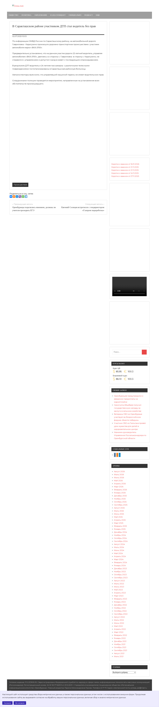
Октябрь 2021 (120, 647)
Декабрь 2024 (120, 532)
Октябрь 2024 (120, 538)
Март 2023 (118, 596)
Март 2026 (118, 487)
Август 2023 (119, 581)
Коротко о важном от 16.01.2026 (125, 164)
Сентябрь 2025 (120, 505)
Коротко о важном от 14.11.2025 (125, 173)
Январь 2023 (120, 602)
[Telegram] (26, 196)
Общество (13, 15)
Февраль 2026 (120, 490)
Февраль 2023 (120, 599)
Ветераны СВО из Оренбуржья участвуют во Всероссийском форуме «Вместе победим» (128, 417)
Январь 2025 (120, 529)
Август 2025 (119, 508)
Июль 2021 (119, 656)
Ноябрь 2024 (120, 535)
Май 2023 (118, 590)
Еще (98, 15)
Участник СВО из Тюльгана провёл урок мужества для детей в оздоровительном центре (130, 426)
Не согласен (19, 703)
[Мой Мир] (17, 196)
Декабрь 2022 (120, 605)
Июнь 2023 (119, 587)
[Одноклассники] (14, 196)
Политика (26, 15)
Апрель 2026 (120, 484)
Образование (41, 15)
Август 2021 (119, 653)
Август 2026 (119, 472)
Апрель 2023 (120, 593)
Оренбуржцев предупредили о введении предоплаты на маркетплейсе (128, 399)
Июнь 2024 (119, 550)
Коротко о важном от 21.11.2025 (125, 167)
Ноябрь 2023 (120, 572)
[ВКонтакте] (11, 196)
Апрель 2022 (120, 629)
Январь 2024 (120, 565)
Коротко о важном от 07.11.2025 (125, 176)
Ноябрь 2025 (120, 499)
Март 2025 (118, 523)
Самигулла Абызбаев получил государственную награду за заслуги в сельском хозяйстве (127, 408)
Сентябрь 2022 (121, 614)
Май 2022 (118, 626)
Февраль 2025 (120, 526)
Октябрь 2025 (120, 502)
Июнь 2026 (119, 478)
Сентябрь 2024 (121, 541)
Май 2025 (118, 517)
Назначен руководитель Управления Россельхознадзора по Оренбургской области (130, 435)
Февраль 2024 (120, 562)
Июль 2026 (119, 475)
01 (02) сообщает (58, 15)
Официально (75, 15)
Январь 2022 (120, 638)
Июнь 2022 (119, 623)
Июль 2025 (119, 511)
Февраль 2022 (120, 635)
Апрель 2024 (120, 556)
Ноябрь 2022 (120, 608)
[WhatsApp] (23, 196)
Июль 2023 (119, 584)
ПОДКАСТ (88, 15)
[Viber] (20, 196)
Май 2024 (118, 553)
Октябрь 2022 (120, 611)
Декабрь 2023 (120, 569)
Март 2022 (118, 632)
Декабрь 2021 (120, 641)
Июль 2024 (119, 547)
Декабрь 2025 (120, 496)
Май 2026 (118, 481)
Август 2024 (119, 544)
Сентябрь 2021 (120, 650)
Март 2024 (118, 559)
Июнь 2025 (119, 514)
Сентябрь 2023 (121, 578)
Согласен (7, 703)
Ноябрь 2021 (119, 644)
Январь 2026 (120, 493)
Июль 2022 (119, 620)
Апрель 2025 (120, 520)
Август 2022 (119, 617)
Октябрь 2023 (120, 575)
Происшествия (20, 185)
